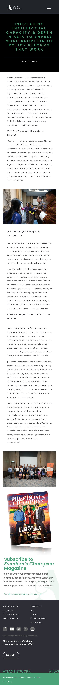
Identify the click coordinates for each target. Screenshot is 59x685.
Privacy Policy (7, 682)
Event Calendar (10, 618)
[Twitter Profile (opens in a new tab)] (25, 629)
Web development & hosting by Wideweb (20, 635)
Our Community (11, 614)
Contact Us (35, 622)
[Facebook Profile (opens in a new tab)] (5, 629)
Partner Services (43, 618)
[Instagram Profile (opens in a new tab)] (32, 629)
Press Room (35, 606)
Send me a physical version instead (29, 594)
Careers (34, 614)
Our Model (8, 610)
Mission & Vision (11, 606)
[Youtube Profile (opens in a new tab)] (12, 629)
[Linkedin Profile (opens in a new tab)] (18, 629)
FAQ (31, 610)
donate (12, 655)
